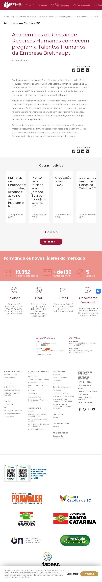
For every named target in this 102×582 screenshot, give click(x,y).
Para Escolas (84, 385)
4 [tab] (54, 232)
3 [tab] (51, 232)
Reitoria (31, 391)
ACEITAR (89, 573)
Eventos (56, 384)
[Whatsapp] (87, 70)
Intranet (56, 417)
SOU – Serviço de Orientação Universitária (62, 400)
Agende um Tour (35, 397)
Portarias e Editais (35, 383)
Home (6, 17)
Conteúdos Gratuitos (83, 378)
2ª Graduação (9, 387)
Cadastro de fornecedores (58, 437)
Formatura (57, 390)
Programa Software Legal (63, 396)
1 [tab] (45, 232)
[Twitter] (78, 70)
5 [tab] (57, 232)
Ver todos (49, 241)
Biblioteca (57, 374)
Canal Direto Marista (84, 398)
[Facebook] (73, 70)
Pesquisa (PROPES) (60, 393)
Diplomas (57, 381)
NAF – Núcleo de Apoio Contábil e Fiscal (37, 415)
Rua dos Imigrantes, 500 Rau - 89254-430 (46, 344)
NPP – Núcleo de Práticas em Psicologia (38, 425)
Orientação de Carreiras (84, 373)
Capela (31, 411)
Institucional (33, 376)
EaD (5, 407)
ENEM (6, 381)
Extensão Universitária (62, 387)
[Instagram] (84, 409)
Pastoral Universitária (36, 429)
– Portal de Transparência (38, 379)
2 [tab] (48, 232)
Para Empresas (85, 382)
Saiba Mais (72, 574)
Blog (12, 17)
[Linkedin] (82, 70)
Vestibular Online (10, 374)
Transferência (9, 384)
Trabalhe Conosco (87, 391)
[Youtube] (94, 409)
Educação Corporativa (13, 411)
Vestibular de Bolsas (12, 390)
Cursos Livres (9, 417)
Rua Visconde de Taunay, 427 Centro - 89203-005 (81, 351)
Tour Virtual (32, 394)
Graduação (8, 404)
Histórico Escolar (10, 378)
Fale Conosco (84, 402)
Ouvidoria (82, 394)
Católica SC (13, 5)
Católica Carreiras (60, 378)
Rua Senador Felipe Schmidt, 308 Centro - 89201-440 (83, 344)
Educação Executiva (12, 414)
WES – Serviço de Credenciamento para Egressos (62, 406)
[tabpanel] (15, 197)
